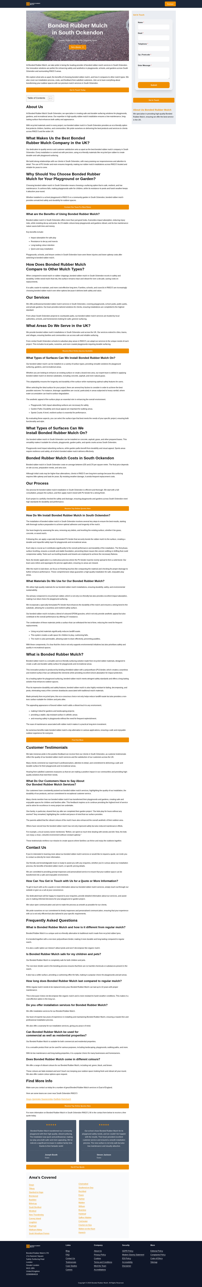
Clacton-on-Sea (85, 1225)
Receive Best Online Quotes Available (78, 351)
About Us (98, 1251)
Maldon (82, 1203)
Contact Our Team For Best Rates (77, 207)
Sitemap (153, 1262)
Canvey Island (35, 1218)
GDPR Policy (127, 1251)
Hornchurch (66, 1099)
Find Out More (77, 740)
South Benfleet (35, 1207)
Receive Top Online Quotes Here (78, 508)
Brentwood (33, 1196)
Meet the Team (100, 1266)
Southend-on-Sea (86, 1188)
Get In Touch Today (77, 90)
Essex (81, 1195)
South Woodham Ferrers (39, 1233)
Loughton (33, 1222)
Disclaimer (126, 1266)
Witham (82, 1206)
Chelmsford (83, 1184)
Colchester (83, 1221)
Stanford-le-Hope (36, 1192)
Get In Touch (154, 100)
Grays (28, 1099)
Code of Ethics (156, 1258)
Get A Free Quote (77, 1167)
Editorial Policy (156, 1251)
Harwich (82, 1232)
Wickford (32, 1211)
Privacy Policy (100, 1255)
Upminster (36, 1099)
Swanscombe (47, 1099)
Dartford (57, 1099)
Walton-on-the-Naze (87, 1229)
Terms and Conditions (103, 1262)
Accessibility (127, 1262)
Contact (170, 4)
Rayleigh (32, 1226)
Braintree (82, 1210)
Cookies (97, 1258)
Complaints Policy (158, 1255)
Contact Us (70, 1258)
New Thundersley (36, 1215)
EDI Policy (126, 1258)
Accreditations (100, 1270)
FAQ (67, 1255)
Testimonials (71, 1262)
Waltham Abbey (35, 1230)
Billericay (33, 1204)
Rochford (82, 1191)
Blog (68, 1251)
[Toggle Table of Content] (49, 98)
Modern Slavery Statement (133, 1255)
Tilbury (32, 1189)
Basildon (32, 1200)
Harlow (82, 1199)
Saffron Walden (85, 1218)
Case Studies (71, 1266)
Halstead (82, 1214)
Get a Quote (76, 47)
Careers (69, 1270)
